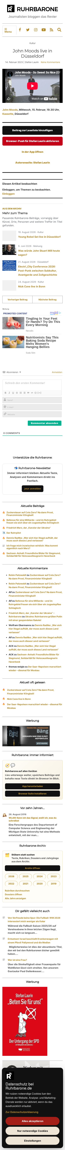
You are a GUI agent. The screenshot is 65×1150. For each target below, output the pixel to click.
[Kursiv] (9, 393)
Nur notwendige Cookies (32, 1130)
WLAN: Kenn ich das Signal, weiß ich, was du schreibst (32, 819)
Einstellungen (32, 1140)
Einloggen (8, 193)
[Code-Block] (32, 393)
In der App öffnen (32, 151)
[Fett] (5, 393)
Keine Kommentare (50, 62)
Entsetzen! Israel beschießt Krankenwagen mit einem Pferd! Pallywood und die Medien (33, 940)
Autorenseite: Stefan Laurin (32, 162)
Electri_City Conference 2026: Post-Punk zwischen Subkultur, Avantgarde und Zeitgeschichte (37, 270)
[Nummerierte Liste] (20, 393)
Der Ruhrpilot (13, 532)
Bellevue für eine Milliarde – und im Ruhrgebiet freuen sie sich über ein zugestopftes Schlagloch (32, 521)
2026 (11, 876)
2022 (11, 883)
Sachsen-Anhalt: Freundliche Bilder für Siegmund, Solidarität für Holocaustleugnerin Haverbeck (33, 554)
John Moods (10, 109)
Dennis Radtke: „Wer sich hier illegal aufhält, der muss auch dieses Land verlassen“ (32, 539)
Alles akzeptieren (32, 1121)
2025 (25, 876)
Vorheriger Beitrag (17, 299)
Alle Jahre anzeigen (15, 898)
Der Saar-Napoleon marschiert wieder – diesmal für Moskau (34, 706)
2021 (25, 883)
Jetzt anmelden (32, 488)
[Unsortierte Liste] (24, 393)
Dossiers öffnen (13, 894)
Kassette (7, 113)
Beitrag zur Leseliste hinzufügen (32, 130)
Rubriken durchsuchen (17, 890)
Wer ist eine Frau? (17, 960)
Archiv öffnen (32, 868)
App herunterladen (32, 786)
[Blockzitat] (28, 393)
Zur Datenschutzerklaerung (22, 1112)
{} (36, 392)
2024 (40, 876)
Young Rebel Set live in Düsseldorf (39, 236)
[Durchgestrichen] (17, 393)
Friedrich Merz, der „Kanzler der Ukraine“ (28, 527)
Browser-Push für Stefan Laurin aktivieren (32, 141)
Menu (8, 31)
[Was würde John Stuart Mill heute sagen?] (9, 249)
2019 (53, 883)
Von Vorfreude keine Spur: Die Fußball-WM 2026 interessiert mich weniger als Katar (34, 919)
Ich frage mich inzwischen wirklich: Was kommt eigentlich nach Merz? (32, 547)
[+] (39, 392)
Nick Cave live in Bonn (31, 286)
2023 (54, 876)
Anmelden (56, 372)
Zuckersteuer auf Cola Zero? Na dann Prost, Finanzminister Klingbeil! (29, 513)
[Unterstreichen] (13, 393)
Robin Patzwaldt (17, 575)
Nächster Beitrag (47, 299)
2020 (40, 883)
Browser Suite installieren (32, 793)
